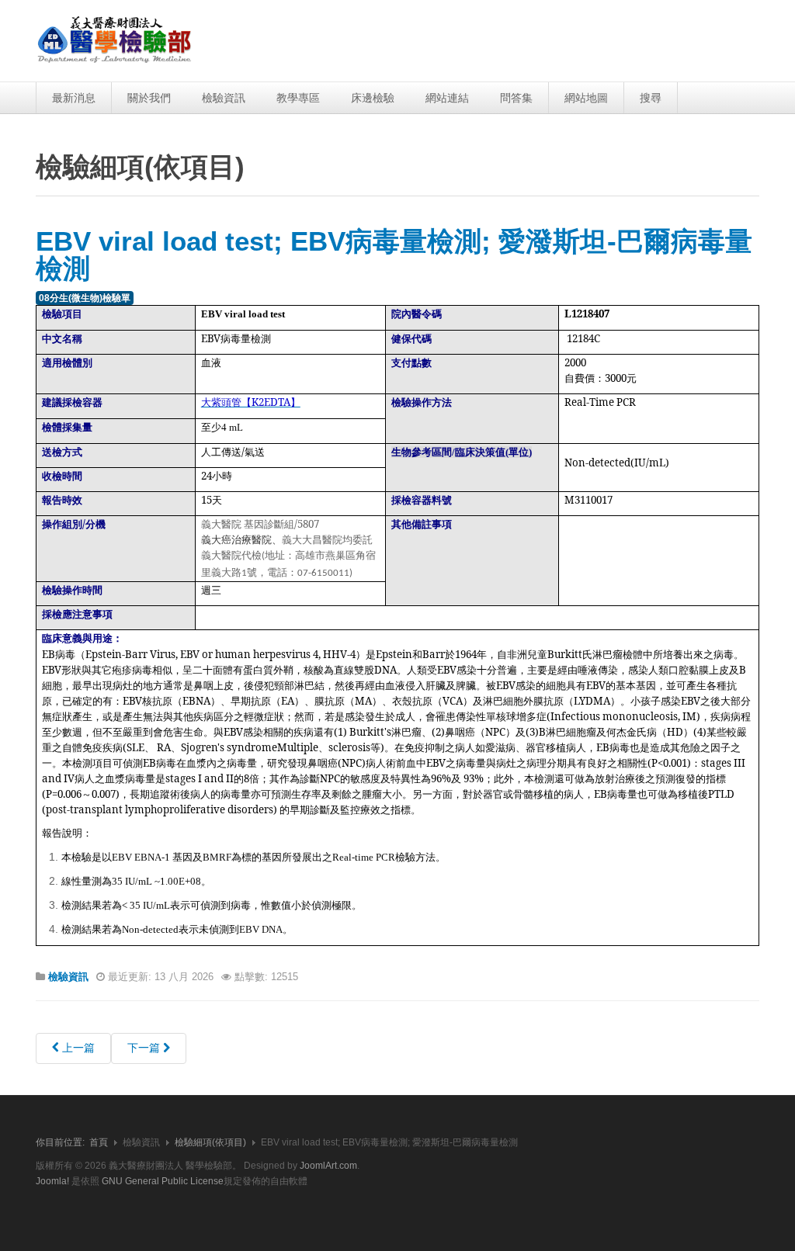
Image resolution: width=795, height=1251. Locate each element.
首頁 (98, 1142)
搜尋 (650, 98)
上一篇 (77, 1047)
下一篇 (145, 1047)
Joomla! (52, 1181)
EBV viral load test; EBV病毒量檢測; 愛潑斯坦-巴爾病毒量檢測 (394, 254)
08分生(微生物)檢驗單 (84, 298)
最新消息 (73, 98)
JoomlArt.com (328, 1165)
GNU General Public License (163, 1181)
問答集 (516, 98)
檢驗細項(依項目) (210, 1142)
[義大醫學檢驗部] (115, 41)
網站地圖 (586, 98)
